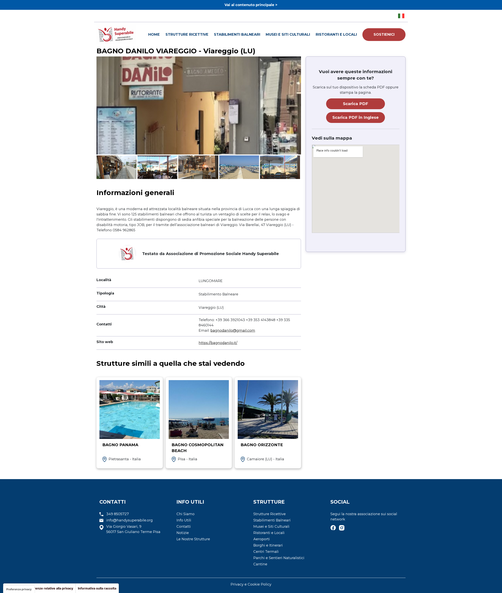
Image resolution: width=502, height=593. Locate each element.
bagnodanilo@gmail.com (232, 330)
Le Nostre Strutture (193, 539)
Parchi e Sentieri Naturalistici (278, 558)
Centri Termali (266, 551)
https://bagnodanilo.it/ (218, 343)
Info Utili (183, 520)
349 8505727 (117, 514)
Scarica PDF (355, 103)
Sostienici (384, 34)
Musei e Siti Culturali (288, 34)
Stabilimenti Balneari (237, 34)
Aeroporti (261, 539)
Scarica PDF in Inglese (355, 117)
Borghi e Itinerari (268, 545)
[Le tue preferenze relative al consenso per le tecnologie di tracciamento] (19, 589)
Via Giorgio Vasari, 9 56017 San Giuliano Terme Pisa (133, 529)
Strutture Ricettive (187, 34)
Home (154, 34)
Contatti (183, 526)
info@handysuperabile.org (129, 520)
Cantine (260, 564)
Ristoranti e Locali (336, 34)
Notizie (182, 533)
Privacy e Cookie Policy (251, 584)
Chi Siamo (185, 514)
